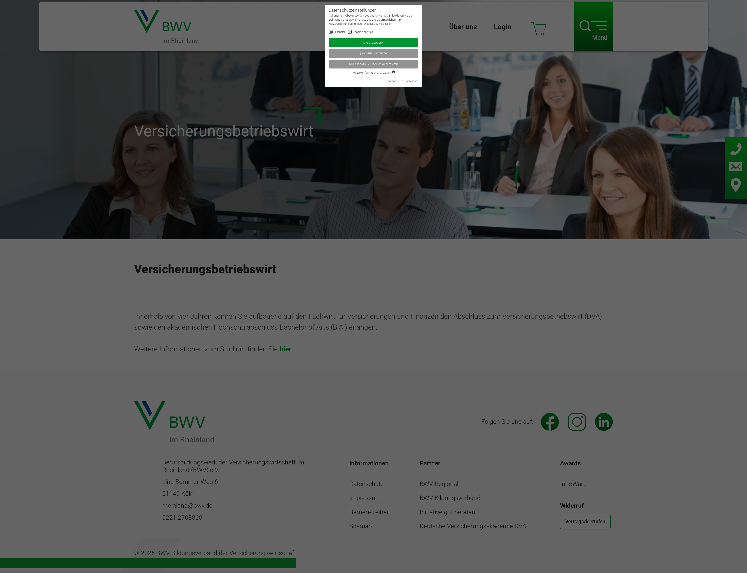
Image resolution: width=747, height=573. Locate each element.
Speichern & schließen (373, 53)
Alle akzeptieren (373, 42)
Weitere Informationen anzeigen (372, 72)
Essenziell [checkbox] (339, 31)
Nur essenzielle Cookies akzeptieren (373, 64)
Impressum (411, 81)
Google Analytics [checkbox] (363, 31)
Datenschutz (395, 81)
